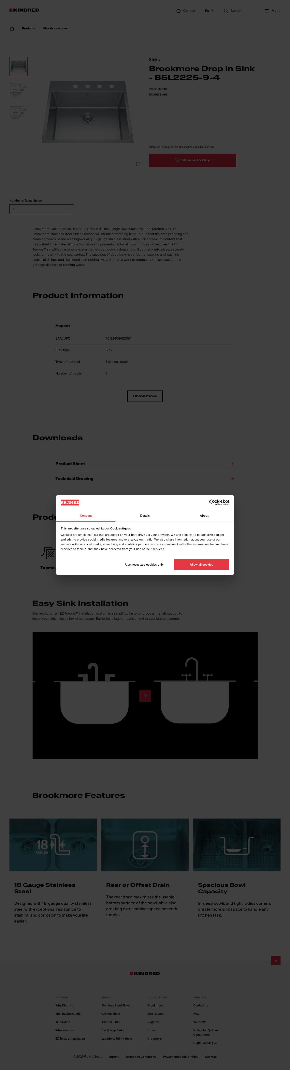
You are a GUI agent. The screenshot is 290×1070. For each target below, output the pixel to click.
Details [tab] (145, 515)
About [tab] (204, 515)
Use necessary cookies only (144, 564)
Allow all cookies (201, 564)
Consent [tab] (86, 515)
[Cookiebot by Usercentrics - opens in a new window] (212, 502)
